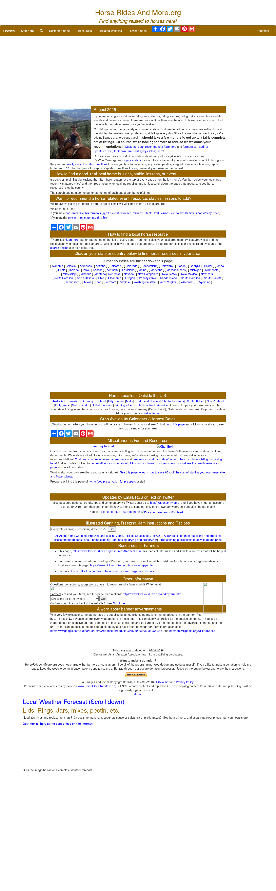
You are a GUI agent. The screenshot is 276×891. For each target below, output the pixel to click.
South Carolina (190, 278)
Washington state (145, 282)
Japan (120, 401)
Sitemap (138, 694)
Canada (72, 401)
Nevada (129, 274)
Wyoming (204, 282)
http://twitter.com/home (164, 502)
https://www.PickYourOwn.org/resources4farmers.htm (107, 551)
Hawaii (208, 266)
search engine (59, 248)
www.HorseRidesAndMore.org (97, 686)
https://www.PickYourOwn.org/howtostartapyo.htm (122, 565)
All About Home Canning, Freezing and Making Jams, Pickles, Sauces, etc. (103, 536)
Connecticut (149, 266)
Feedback (263, 31)
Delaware (167, 266)
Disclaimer (163, 682)
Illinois (61, 270)
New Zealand (215, 401)
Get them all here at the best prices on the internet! (58, 723)
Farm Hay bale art (102, 446)
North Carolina (63, 278)
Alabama (57, 266)
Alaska (71, 266)
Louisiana (128, 270)
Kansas (97, 270)
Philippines (62, 405)
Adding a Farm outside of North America (142, 405)
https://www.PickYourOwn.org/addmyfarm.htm (152, 594)
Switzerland (79, 405)
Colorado (131, 266)
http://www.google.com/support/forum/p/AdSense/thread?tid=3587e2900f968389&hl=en (106, 631)
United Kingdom (102, 405)
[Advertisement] (138, 74)
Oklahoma (114, 278)
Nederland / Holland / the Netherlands (160, 401)
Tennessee (72, 282)
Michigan (195, 270)
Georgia (195, 266)
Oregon (130, 278)
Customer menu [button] (59, 31)
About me (119, 603)
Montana (100, 274)
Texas (87, 282)
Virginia (125, 282)
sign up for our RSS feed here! (121, 512)
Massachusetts (176, 270)
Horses (9, 30)
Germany (88, 401)
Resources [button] (85, 31)
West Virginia (168, 282)
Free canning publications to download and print (190, 540)
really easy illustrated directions (87, 164)
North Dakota (85, 278)
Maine (142, 270)
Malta (129, 401)
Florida (181, 266)
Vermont (110, 282)
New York (207, 274)
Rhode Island (168, 278)
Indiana (74, 270)
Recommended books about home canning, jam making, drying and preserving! (106, 540)
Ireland (101, 401)
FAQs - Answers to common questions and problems (187, 536)
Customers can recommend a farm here (150, 146)
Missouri (86, 274)
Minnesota (212, 270)
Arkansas (86, 266)
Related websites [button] (111, 31)
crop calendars (131, 160)
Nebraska (114, 274)
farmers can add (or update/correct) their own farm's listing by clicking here (151, 148)
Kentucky (112, 270)
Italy (110, 401)
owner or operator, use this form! (88, 217)
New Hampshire (148, 274)
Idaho (220, 266)
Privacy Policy (184, 682)
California (116, 266)
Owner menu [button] (138, 31)
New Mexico (189, 274)
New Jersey (169, 274)
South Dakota (212, 278)
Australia (57, 401)
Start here (27, 31)
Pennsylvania (147, 278)
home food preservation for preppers (112, 481)
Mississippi (70, 274)
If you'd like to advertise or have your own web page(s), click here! (113, 571)
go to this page (175, 424)
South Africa (195, 401)
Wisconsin (187, 282)
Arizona (100, 266)
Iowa (86, 270)
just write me (151, 413)
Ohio (101, 278)
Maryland (156, 270)
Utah (98, 282)
